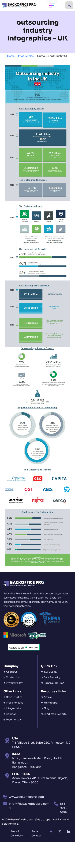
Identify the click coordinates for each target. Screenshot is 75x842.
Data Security (51, 677)
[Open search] (69, 5)
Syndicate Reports (55, 714)
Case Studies (14, 697)
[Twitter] (60, 832)
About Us (12, 671)
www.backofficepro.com (26, 797)
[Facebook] (51, 832)
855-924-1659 (63, 808)
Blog (46, 708)
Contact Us (13, 677)
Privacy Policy (14, 682)
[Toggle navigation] (52, 5)
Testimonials (14, 719)
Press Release (14, 702)
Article (47, 697)
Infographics (13, 708)
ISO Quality (50, 671)
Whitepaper (50, 702)
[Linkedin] (69, 832)
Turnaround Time (53, 682)
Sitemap (11, 714)
